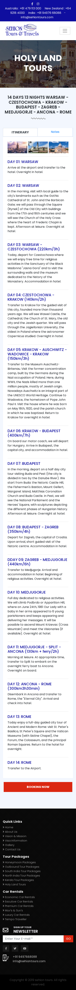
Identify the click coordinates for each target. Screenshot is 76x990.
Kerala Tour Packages (19, 880)
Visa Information (15, 840)
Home (8, 827)
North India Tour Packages (22, 875)
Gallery (9, 845)
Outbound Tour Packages (21, 867)
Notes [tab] (55, 132)
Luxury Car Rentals (17, 915)
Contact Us (12, 849)
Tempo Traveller (15, 919)
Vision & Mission (15, 836)
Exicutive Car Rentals (18, 901)
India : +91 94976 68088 (44, 13)
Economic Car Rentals (19, 897)
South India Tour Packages (22, 871)
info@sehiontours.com (37, 17)
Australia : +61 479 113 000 (23, 8)
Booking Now (38, 787)
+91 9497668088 (25, 957)
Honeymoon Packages (20, 862)
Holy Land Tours (15, 884)
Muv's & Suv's (13, 910)
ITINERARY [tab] (20, 132)
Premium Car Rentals (19, 906)
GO (68, 939)
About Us (10, 832)
